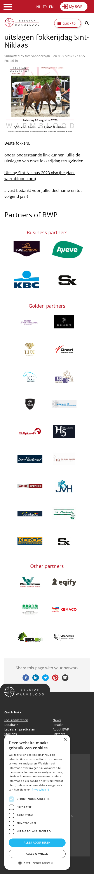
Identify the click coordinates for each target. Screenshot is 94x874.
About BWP (61, 729)
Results (58, 725)
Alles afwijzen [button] (37, 854)
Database (11, 725)
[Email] (65, 679)
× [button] (65, 739)
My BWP (75, 6)
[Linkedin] (35, 679)
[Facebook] (26, 679)
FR (45, 6)
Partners (59, 734)
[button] (37, 863)
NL (38, 6)
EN (51, 6)
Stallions (10, 734)
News (57, 720)
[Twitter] (45, 679)
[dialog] (37, 802)
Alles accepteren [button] (37, 842)
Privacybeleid (40, 789)
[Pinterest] (55, 679)
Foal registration (16, 720)
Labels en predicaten (19, 729)
